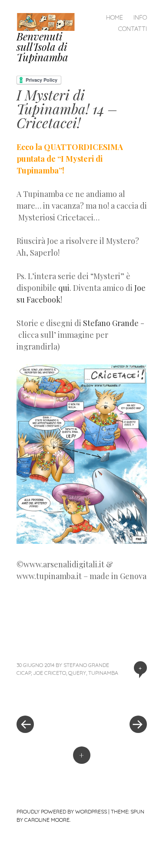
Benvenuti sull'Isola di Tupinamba (42, 46)
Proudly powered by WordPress (62, 811)
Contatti (132, 29)
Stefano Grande (111, 323)
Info (140, 17)
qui (64, 288)
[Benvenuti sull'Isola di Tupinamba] (49, 20)
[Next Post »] (114, 698)
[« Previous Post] (49, 698)
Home (114, 17)
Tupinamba (103, 672)
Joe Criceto (49, 672)
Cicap (24, 672)
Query (77, 672)
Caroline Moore (47, 819)
